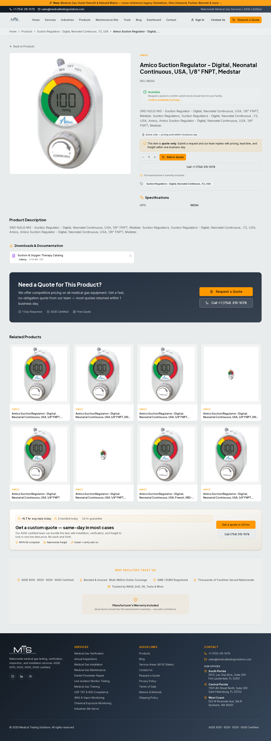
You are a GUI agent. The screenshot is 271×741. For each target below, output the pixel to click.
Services (50, 19)
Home (36, 19)
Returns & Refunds (150, 692)
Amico (144, 55)
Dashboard (154, 19)
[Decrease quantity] (143, 157)
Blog (139, 19)
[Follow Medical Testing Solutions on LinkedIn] (21, 676)
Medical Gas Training (87, 686)
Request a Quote (248, 19)
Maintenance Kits (107, 19)
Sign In (199, 19)
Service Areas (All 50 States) (156, 664)
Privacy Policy (147, 681)
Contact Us (218, 19)
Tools (127, 19)
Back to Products (23, 46)
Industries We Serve (86, 708)
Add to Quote (175, 157)
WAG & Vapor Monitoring (89, 697)
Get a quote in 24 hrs (236, 524)
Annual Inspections (85, 658)
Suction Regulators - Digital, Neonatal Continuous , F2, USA (72, 31)
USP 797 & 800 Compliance (91, 692)
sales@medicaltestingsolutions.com (230, 659)
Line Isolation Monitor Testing (92, 681)
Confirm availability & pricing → (165, 100)
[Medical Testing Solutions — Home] (14, 20)
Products (85, 19)
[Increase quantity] (155, 157)
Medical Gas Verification (89, 653)
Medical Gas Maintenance (90, 670)
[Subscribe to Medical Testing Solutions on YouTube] (30, 676)
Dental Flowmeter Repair (89, 675)
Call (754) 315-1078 (237, 534)
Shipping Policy (148, 697)
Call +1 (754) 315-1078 (201, 166)
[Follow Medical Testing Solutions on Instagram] (12, 676)
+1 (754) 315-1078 (219, 653)
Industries (67, 19)
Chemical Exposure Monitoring (92, 703)
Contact (171, 19)
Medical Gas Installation (88, 664)
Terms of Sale (147, 686)
